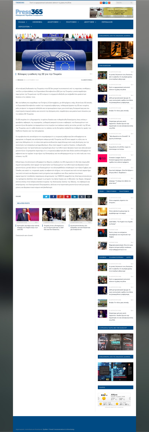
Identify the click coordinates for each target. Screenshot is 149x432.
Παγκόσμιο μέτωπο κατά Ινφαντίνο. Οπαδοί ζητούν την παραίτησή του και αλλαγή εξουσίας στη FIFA (121, 124)
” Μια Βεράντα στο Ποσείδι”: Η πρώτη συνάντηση (119, 137)
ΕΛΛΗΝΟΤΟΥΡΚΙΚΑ (86, 80)
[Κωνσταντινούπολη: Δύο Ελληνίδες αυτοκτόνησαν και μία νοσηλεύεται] (80, 215)
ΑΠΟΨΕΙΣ (102, 257)
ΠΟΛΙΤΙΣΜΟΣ (71, 22)
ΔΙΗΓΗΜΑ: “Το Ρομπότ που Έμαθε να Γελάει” (121, 223)
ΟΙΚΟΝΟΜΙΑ (37, 22)
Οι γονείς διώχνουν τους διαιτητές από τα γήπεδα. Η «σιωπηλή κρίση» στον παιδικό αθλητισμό (121, 77)
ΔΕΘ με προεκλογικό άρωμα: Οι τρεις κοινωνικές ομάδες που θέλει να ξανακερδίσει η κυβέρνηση (121, 100)
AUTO (128, 257)
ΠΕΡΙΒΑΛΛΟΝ (107, 22)
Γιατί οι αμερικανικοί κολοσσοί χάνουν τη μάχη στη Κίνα (50, 3)
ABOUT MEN (89, 22)
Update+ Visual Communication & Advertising (58, 429)
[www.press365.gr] (29, 12)
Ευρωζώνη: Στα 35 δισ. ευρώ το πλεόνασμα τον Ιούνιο (119, 148)
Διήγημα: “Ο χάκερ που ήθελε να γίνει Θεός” (120, 182)
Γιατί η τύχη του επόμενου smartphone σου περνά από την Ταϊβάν (119, 234)
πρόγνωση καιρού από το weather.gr (114, 407)
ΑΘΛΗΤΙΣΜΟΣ (53, 22)
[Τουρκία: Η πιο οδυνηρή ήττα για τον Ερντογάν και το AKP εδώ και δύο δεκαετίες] (54, 215)
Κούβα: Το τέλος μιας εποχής (119, 111)
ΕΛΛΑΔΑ (21, 22)
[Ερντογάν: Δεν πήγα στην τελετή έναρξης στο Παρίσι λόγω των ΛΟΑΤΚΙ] (27, 215)
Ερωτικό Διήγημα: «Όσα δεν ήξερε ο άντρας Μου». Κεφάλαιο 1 (121, 171)
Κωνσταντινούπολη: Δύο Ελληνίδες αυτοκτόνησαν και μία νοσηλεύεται (80, 227)
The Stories (111, 191)
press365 (20, 80)
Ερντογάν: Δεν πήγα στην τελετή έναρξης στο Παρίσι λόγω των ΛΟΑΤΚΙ (28, 227)
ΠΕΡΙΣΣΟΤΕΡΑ (24, 27)
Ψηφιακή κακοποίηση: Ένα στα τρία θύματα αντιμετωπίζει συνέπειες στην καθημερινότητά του (121, 247)
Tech (101, 191)
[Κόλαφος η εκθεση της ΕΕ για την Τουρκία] (54, 70)
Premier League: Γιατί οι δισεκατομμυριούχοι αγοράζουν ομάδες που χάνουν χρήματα (120, 160)
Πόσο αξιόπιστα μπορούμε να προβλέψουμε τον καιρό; (119, 212)
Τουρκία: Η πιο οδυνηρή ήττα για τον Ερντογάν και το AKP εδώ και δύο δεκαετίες (54, 227)
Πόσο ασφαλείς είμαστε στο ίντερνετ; (118, 201)
